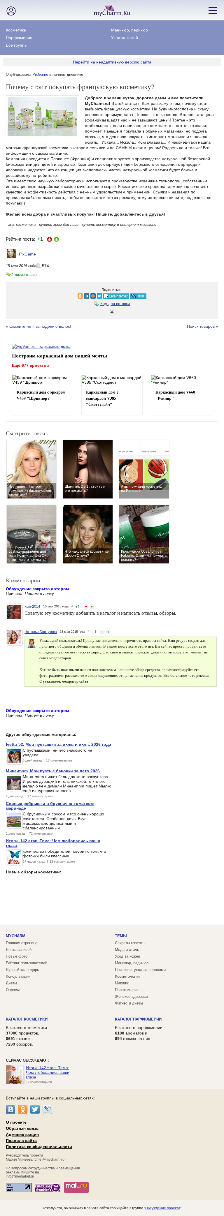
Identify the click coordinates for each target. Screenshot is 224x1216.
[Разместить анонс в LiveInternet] (48, 296)
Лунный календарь (22, 969)
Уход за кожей (124, 37)
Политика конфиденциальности (39, 1146)
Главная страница (21, 943)
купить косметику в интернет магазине (119, 224)
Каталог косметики (27, 1019)
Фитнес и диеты (129, 1003)
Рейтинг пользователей (26, 963)
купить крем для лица (58, 224)
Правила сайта (21, 1140)
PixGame (40, 74)
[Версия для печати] (112, 312)
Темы (121, 936)
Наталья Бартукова (40, 632)
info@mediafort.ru (20, 1176)
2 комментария (24, 275)
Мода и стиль (127, 949)
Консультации (18, 976)
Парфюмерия (19, 37)
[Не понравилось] (85, 606)
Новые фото (16, 956)
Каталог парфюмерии (138, 1019)
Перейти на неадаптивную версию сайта (112, 62)
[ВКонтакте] (10, 1109)
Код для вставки (115, 304)
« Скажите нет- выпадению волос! (38, 326)
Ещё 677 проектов (30, 365)
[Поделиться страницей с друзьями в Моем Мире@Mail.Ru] (25, 296)
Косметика (16, 30)
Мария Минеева (19, 1159)
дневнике (75, 74)
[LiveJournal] (47, 1109)
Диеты (11, 983)
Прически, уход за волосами (140, 969)
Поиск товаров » (202, 326)
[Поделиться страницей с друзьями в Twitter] (31, 296)
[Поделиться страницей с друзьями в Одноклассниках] (12, 296)
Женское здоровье (131, 996)
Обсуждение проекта (162, 1208)
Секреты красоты (130, 943)
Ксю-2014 (32, 607)
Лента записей (19, 949)
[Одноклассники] (22, 1109)
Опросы (13, 990)
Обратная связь (22, 1128)
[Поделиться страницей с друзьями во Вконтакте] (19, 296)
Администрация (22, 1134)
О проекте (16, 1122)
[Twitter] (35, 1109)
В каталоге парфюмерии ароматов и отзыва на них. (138, 1033)
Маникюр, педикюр (129, 30)
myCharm (15, 936)
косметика (26, 224)
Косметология (127, 976)
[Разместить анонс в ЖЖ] (70, 296)
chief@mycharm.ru (49, 1159)
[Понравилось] (91, 606)
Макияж (122, 983)
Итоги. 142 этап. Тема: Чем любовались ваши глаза (47, 1072)
